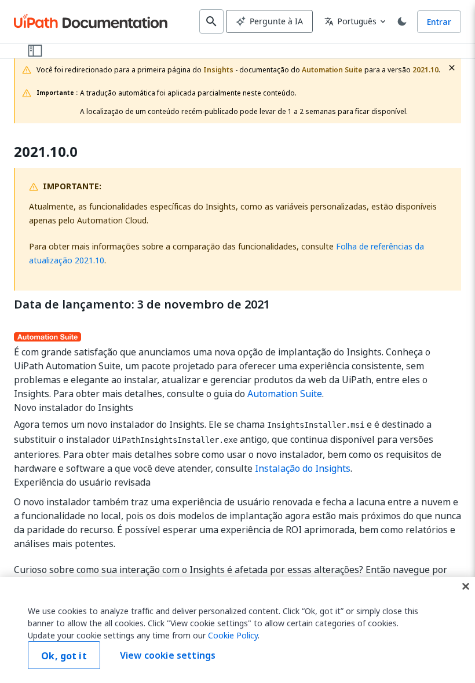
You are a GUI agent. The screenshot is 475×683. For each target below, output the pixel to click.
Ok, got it (64, 656)
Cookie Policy (233, 635)
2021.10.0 (46, 152)
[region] (237, 630)
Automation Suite (284, 394)
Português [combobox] (350, 21)
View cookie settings (167, 655)
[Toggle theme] (402, 21)
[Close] (465, 586)
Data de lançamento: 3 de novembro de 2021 (142, 304)
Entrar (439, 22)
